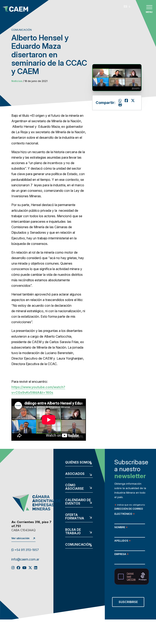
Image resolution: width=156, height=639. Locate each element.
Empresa (121, 554)
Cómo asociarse (74, 487)
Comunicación (78, 544)
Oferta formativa (74, 516)
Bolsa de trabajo (73, 531)
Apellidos (122, 541)
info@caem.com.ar (25, 559)
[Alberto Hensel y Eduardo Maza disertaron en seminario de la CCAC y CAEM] (133, 100)
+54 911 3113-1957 (26, 550)
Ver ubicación (20, 538)
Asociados (74, 474)
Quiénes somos (78, 462)
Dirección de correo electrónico (128, 511)
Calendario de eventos (78, 501)
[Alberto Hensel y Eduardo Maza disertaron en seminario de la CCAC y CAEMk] (127, 100)
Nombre (121, 528)
